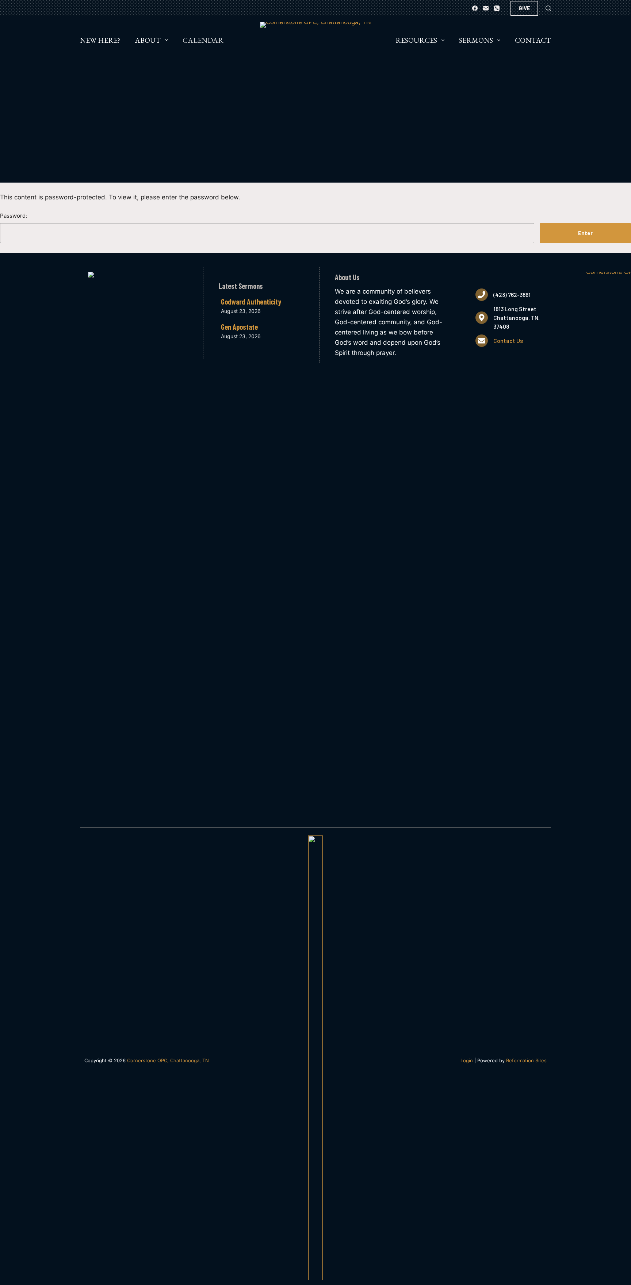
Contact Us (508, 340)
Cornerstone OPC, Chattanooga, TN (168, 1060)
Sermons (476, 40)
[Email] (486, 8)
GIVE (524, 8)
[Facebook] (475, 8)
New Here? (100, 40)
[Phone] (497, 8)
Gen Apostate (239, 326)
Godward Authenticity (251, 301)
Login (466, 1060)
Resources (416, 40)
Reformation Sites (526, 1060)
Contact (533, 40)
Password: (13, 215)
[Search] (548, 8)
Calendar (203, 40)
